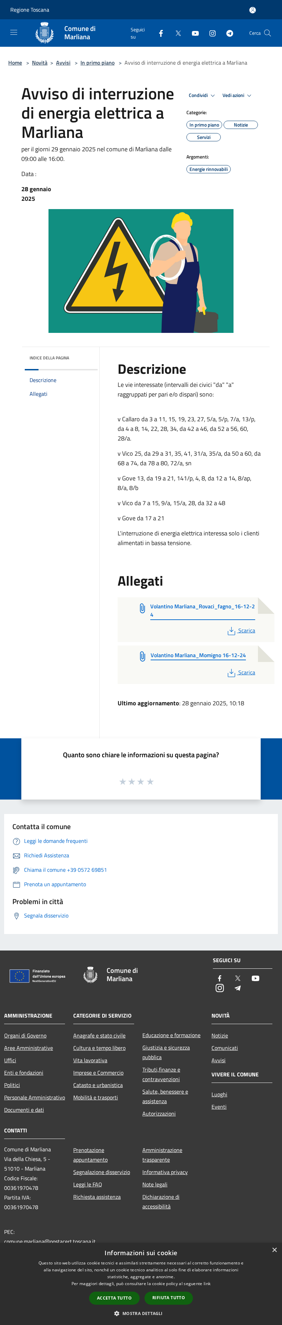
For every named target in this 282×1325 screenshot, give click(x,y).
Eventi (219, 1107)
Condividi (199, 95)
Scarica (246, 630)
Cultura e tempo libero (99, 1048)
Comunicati (224, 1048)
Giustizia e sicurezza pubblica (166, 1052)
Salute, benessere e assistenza (165, 1096)
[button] (140, 1313)
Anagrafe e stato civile (99, 1035)
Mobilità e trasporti (95, 1097)
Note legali (154, 1184)
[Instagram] (210, 32)
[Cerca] (267, 33)
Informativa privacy (165, 1172)
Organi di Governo (25, 1035)
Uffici (10, 1060)
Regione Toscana (29, 10)
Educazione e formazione (171, 1035)
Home (15, 62)
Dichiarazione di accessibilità (161, 1201)
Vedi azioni (234, 95)
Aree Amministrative (28, 1048)
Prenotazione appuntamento (90, 1155)
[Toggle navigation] (14, 32)
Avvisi (63, 62)
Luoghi (219, 1094)
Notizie (219, 1035)
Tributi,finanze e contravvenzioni (161, 1074)
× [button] (274, 1250)
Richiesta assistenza (97, 1197)
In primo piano (97, 62)
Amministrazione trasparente (162, 1155)
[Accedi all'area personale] (252, 10)
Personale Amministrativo (34, 1097)
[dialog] (141, 1284)
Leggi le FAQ (87, 1184)
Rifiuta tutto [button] (168, 1298)
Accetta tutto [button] (114, 1298)
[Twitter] (175, 32)
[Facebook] (158, 32)
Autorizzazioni (159, 1113)
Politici (12, 1085)
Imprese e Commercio (98, 1072)
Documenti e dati (24, 1110)
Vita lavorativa (90, 1060)
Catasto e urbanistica (98, 1085)
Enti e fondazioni (23, 1072)
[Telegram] (227, 32)
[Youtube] (192, 32)
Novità (39, 62)
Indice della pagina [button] (49, 358)
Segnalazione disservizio (101, 1172)
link (207, 1283)
